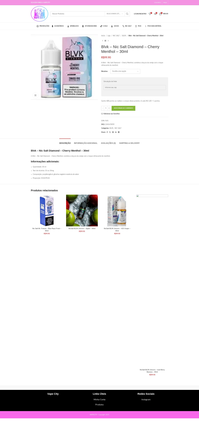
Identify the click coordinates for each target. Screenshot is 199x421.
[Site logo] (39, 14)
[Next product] (108, 40)
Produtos (99, 405)
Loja (109, 36)
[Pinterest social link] (112, 132)
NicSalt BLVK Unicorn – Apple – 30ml (82, 228)
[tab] (65, 142)
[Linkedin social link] (115, 132)
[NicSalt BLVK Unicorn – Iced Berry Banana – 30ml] (152, 281)
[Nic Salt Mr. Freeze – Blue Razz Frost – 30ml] (47, 210)
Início (103, 36)
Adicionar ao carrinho (123, 108)
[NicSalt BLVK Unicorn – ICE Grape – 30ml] (117, 210)
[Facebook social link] (107, 132)
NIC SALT (116, 36)
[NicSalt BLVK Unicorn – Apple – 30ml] (82, 210)
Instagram (146, 400)
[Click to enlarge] (35, 95)
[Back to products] (105, 40)
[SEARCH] (127, 13)
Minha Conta (99, 400)
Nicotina (104, 71)
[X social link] (109, 132)
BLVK (124, 36)
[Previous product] (102, 40)
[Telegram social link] (118, 132)
